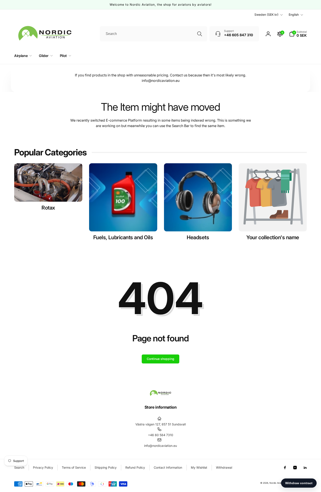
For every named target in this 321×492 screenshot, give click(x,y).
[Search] (199, 33)
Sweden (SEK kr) (266, 14)
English (294, 14)
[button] (298, 34)
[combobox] (153, 33)
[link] (273, 237)
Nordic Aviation (277, 483)
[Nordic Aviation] (160, 395)
